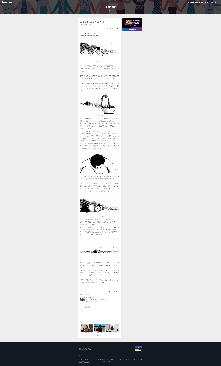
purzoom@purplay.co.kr (92, 301)
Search (217, 2)
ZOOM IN (191, 2)
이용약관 (80, 361)
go (138, 347)
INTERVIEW (204, 2)
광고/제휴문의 (138, 356)
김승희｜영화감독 (90, 297)
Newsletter (215, 2)
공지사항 (114, 350)
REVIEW (197, 2)
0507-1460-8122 (81, 355)
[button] (97, 335)
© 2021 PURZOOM (106, 361)
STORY (211, 2)
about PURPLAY (116, 347)
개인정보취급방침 (86, 361)
